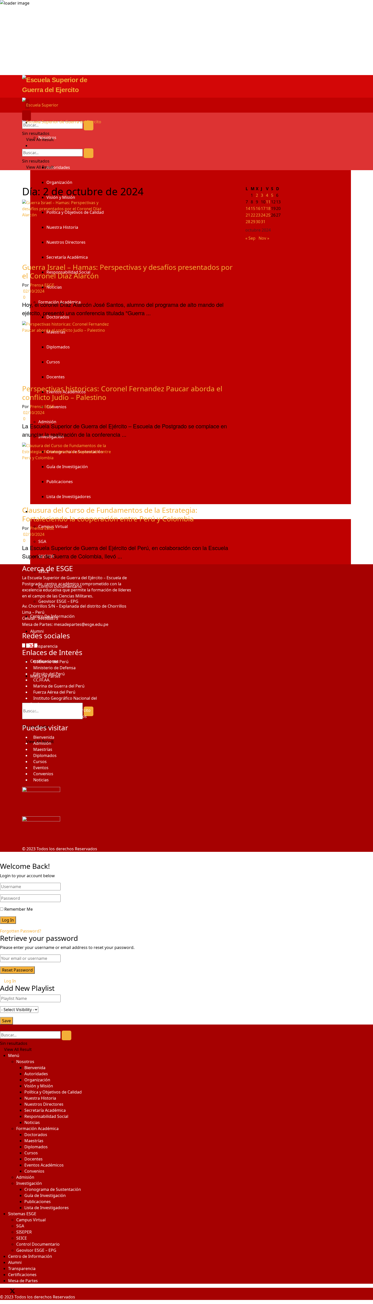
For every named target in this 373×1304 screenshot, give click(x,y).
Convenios (43, 774)
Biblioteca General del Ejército (62, 710)
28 (248, 221)
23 (258, 215)
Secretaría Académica (45, 1110)
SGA (20, 1226)
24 (263, 215)
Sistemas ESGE (22, 1214)
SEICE (21, 1238)
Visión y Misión (38, 1086)
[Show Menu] (23, 115)
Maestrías (42, 749)
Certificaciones (22, 1274)
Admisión (42, 743)
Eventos (40, 767)
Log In (9, 981)
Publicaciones (37, 1201)
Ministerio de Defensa (54, 668)
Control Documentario (38, 1244)
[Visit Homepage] (186, 86)
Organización (59, 182)
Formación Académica (37, 1128)
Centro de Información (30, 1256)
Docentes (33, 1159)
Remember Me (18, 909)
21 (248, 215)
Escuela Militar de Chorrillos (60, 716)
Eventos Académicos (44, 1165)
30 (258, 221)
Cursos (40, 761)
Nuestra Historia (40, 1098)
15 (253, 208)
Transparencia (22, 1268)
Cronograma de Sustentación (52, 1189)
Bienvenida (43, 737)
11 (268, 202)
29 (253, 221)
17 (263, 208)
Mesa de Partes (23, 1280)
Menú (13, 1055)
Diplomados (45, 755)
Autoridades (58, 167)
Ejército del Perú (49, 674)
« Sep (250, 238)
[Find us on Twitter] (30, 645)
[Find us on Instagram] (36, 645)
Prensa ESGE (42, 285)
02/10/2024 (33, 291)
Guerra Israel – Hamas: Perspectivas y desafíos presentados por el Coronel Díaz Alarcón (127, 271)
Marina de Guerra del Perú (58, 686)
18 (268, 208)
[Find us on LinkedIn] (25, 1291)
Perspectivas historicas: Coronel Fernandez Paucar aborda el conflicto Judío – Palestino (122, 393)
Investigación (29, 1183)
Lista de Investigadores (46, 1207)
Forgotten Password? (20, 931)
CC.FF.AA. (41, 680)
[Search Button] (88, 125)
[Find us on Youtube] (22, 1291)
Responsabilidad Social (46, 1116)
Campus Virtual (31, 1220)
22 (253, 215)
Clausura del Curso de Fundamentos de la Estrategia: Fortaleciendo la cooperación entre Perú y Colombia (109, 514)
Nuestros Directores (43, 1104)
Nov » (264, 238)
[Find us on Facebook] (24, 645)
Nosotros (47, 137)
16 (258, 208)
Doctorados (35, 1134)
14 (248, 208)
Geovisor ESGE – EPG (36, 1250)
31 (263, 221)
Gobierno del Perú (51, 661)
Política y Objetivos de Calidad (53, 1092)
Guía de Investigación (45, 1195)
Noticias (41, 780)
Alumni (15, 1262)
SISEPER (24, 1232)
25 (268, 215)
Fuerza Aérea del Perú (54, 692)
